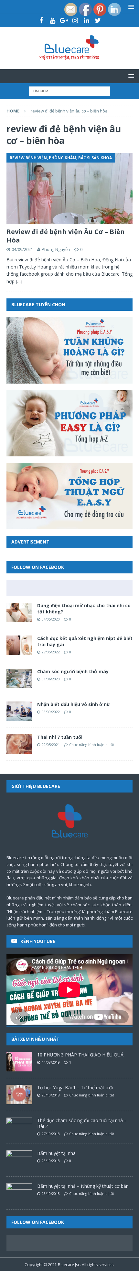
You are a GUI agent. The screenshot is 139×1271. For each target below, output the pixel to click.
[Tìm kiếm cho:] (69, 90)
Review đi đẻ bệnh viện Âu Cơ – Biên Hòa (65, 235)
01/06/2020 (51, 678)
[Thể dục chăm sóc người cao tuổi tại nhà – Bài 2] (19, 1127)
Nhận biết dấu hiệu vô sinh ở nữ (73, 704)
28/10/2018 (51, 1160)
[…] (19, 281)
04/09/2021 (22, 249)
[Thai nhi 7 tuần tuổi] (19, 744)
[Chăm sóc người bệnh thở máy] (19, 678)
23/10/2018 (51, 1095)
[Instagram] (75, 20)
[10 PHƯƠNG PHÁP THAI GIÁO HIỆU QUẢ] (19, 1061)
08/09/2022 (51, 711)
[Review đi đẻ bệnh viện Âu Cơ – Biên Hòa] (69, 188)
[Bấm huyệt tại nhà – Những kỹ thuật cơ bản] (19, 1193)
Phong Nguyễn (56, 249)
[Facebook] (41, 20)
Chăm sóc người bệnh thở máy (73, 671)
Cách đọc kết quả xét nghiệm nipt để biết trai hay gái (85, 641)
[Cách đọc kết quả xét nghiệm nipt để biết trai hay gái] (19, 645)
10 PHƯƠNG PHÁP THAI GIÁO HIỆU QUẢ (80, 1055)
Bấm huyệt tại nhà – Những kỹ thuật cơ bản (83, 1186)
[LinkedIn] (86, 20)
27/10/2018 (51, 1133)
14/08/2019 (51, 1062)
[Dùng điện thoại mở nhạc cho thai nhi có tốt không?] (19, 612)
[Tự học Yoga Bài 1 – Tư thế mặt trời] (19, 1094)
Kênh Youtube (37, 941)
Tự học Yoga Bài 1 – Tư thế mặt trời (75, 1087)
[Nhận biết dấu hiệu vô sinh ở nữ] (19, 711)
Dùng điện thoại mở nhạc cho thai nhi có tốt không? (84, 608)
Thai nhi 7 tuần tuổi (59, 737)
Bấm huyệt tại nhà (56, 1153)
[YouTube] (52, 20)
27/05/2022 (51, 651)
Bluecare (66, 1264)
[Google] (64, 20)
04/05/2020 (51, 619)
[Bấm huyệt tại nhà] (19, 1160)
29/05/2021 (51, 744)
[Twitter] (97, 20)
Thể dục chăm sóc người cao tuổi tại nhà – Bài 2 (82, 1123)
